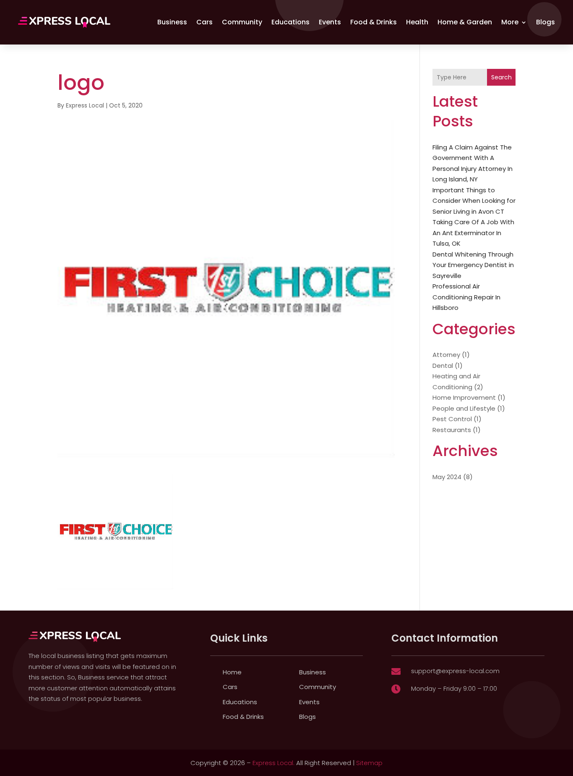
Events (330, 22)
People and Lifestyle (463, 408)
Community (242, 22)
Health (417, 22)
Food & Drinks (373, 22)
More (509, 22)
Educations (290, 22)
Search (501, 77)
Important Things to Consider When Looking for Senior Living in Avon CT (474, 201)
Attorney (446, 354)
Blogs (545, 22)
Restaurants (451, 429)
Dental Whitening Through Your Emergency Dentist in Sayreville (473, 265)
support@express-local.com (455, 670)
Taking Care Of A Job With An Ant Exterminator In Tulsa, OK (473, 233)
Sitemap (369, 762)
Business (172, 22)
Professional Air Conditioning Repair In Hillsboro (466, 297)
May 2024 (446, 476)
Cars (204, 22)
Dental (442, 365)
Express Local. (273, 762)
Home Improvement (464, 397)
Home (232, 672)
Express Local (85, 105)
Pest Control (452, 418)
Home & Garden (465, 22)
